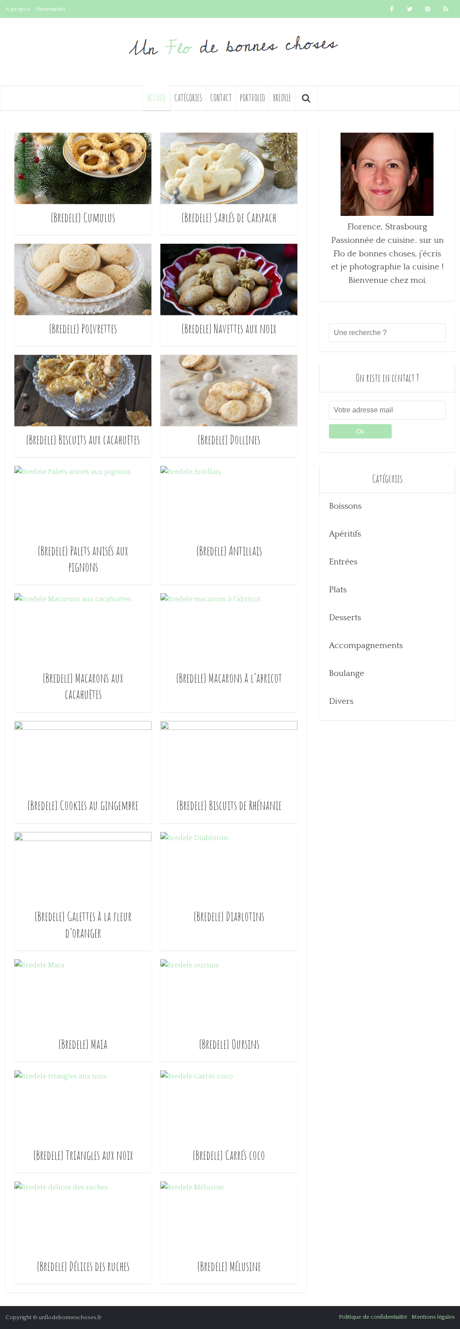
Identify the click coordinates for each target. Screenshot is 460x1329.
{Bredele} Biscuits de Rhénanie (229, 805)
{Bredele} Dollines (229, 439)
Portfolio (252, 97)
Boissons (345, 506)
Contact (221, 97)
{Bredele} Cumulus (83, 217)
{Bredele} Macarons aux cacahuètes (83, 686)
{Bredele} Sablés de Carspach (228, 217)
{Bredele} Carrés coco (229, 1155)
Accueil (156, 97)
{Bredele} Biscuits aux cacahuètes (83, 439)
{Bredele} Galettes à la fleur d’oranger (83, 924)
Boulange (346, 673)
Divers (341, 701)
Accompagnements (366, 645)
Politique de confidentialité (373, 1317)
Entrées (343, 562)
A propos (17, 9)
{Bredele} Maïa (82, 1044)
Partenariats (51, 9)
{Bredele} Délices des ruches (83, 1266)
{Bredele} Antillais (229, 551)
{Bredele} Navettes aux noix (228, 328)
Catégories (188, 97)
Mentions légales (433, 1317)
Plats (338, 590)
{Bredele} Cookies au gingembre (82, 805)
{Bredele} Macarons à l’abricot (229, 678)
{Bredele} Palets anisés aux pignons (83, 559)
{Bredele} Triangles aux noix (83, 1155)
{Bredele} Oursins (229, 1044)
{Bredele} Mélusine (229, 1266)
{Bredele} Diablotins (229, 916)
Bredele (282, 97)
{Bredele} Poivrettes (83, 328)
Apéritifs (345, 534)
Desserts (345, 617)
